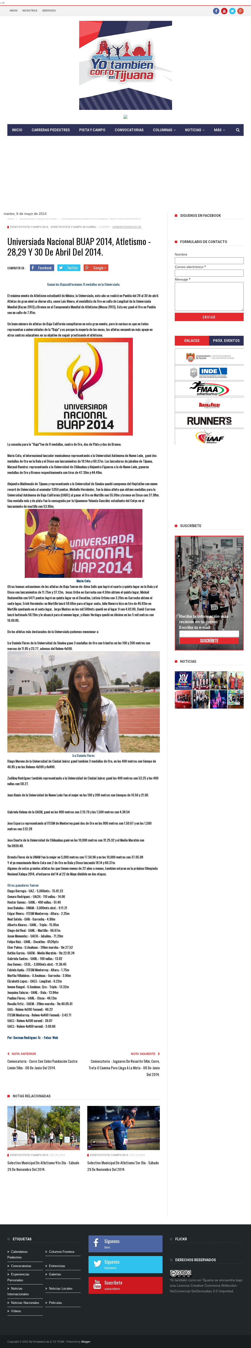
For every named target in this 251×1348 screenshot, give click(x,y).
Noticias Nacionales (25, 1303)
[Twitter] (232, 11)
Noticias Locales (61, 1288)
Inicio (14, 10)
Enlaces (192, 341)
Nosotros (30, 10)
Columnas (162, 130)
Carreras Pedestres (51, 130)
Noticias (193, 130)
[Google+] (240, 11)
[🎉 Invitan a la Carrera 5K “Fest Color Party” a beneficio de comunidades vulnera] (218, 680)
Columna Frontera (61, 1252)
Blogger (85, 1341)
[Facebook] (216, 11)
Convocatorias (129, 130)
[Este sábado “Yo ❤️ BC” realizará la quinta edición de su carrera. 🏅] (236, 699)
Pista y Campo (92, 130)
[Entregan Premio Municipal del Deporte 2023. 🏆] (218, 699)
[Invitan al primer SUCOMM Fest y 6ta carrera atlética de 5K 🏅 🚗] (236, 680)
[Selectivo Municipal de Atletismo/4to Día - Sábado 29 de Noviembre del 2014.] (43, 1128)
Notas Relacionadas (32, 1096)
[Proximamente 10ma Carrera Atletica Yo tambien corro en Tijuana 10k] (183, 680)
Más (218, 130)
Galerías (55, 1274)
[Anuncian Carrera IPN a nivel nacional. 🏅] (201, 680)
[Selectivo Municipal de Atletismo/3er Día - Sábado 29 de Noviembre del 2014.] (123, 1128)
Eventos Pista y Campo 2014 (29, 227)
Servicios (49, 10)
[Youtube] (224, 11)
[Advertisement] (125, 177)
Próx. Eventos (226, 341)
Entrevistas (57, 1266)
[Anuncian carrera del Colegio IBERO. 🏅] (183, 699)
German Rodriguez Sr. (127, 227)
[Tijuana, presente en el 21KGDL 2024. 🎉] (201, 699)
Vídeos (16, 1311)
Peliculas (55, 1303)
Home (10, 219)
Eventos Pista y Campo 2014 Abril (37, 219)
